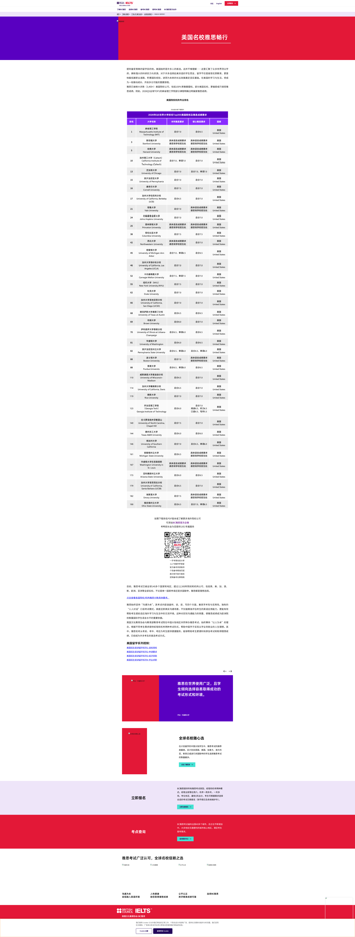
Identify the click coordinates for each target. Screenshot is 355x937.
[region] (177, 928)
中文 (211, 3)
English (219, 3)
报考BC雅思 (156, 9)
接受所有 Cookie (163, 931)
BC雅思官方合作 (170, 9)
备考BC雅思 (145, 9)
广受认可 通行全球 (136, 14)
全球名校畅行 (148, 14)
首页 (118, 14)
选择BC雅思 (133, 9)
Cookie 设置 (144, 931)
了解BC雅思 (121, 9)
